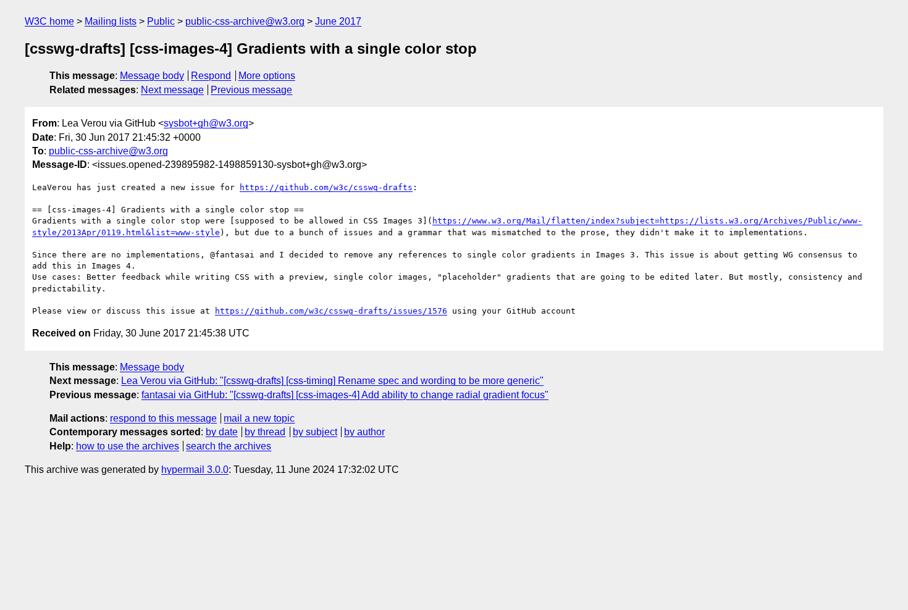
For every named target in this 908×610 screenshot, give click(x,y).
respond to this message (163, 418)
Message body (152, 75)
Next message (172, 90)
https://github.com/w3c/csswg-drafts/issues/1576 (331, 310)
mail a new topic (259, 418)
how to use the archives (127, 446)
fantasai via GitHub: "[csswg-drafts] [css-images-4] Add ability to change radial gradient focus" (345, 395)
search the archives (228, 446)
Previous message (251, 90)
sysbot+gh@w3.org (206, 123)
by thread (265, 432)
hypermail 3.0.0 (195, 469)
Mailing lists (111, 21)
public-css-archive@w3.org (245, 21)
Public (161, 21)
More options (266, 75)
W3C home (49, 21)
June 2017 (338, 21)
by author (364, 432)
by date (222, 432)
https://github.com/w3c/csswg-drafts (326, 187)
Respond (211, 75)
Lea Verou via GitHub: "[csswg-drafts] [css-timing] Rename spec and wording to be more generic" (332, 380)
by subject (315, 432)
